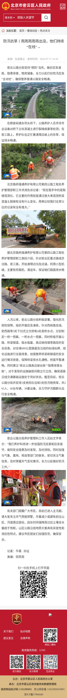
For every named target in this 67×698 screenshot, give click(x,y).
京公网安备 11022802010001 (49, 689)
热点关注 (45, 30)
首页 (21, 30)
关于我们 (8, 631)
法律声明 (25, 638)
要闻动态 (32, 30)
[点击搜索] (46, 17)
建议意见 (8, 638)
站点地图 (25, 631)
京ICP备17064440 (33, 694)
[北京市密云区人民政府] (27, 10)
